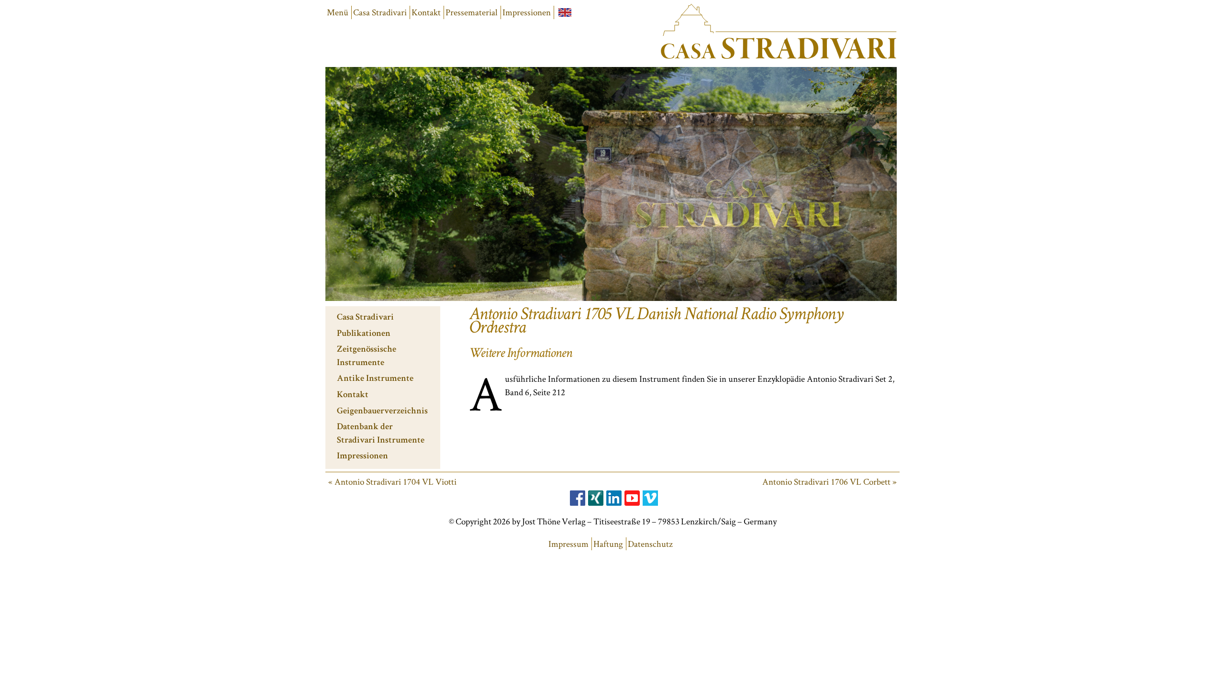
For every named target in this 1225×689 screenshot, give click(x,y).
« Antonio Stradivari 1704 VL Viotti (392, 482)
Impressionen (526, 12)
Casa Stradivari (380, 12)
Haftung (608, 544)
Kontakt (426, 12)
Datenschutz (650, 544)
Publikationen (363, 334)
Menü (337, 12)
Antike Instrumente (375, 379)
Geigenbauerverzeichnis (382, 411)
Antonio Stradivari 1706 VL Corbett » (829, 482)
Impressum (568, 544)
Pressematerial (471, 12)
